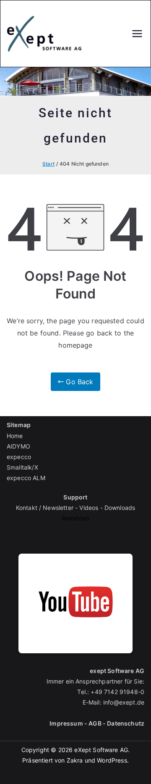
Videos (88, 507)
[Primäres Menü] (137, 34)
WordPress (112, 760)
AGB (95, 723)
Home (15, 435)
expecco (19, 456)
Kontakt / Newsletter (44, 507)
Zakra (75, 760)
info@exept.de (123, 702)
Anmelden (75, 518)
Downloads (119, 507)
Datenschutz (125, 723)
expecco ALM (26, 477)
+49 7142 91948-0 (117, 691)
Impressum (66, 723)
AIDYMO (18, 446)
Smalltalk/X (22, 467)
